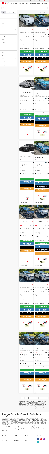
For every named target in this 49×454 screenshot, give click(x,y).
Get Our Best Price (27, 51)
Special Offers (4, 440)
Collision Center (44, 3)
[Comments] (33, 36)
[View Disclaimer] (28, 37)
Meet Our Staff (27, 440)
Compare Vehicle (24, 73)
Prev (26, 398)
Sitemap (12, 449)
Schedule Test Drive (5, 441)
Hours (26, 449)
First (23, 398)
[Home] (11, 3)
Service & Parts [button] (33, 3)
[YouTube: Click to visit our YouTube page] (40, 438)
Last (40, 398)
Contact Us (27, 439)
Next (37, 398)
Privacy (14, 449)
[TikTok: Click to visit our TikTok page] (38, 441)
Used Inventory (4, 439)
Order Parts (16, 441)
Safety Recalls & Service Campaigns (20, 449)
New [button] (13, 3)
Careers (26, 441)
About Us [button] (38, 3)
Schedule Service (16, 440)
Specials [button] (23, 3)
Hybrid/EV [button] (19, 3)
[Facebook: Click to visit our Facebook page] (38, 438)
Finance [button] (27, 3)
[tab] (8, 12)
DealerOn (9, 449)
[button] (35, 20)
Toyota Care (16, 439)
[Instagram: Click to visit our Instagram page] (43, 438)
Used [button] (16, 3)
